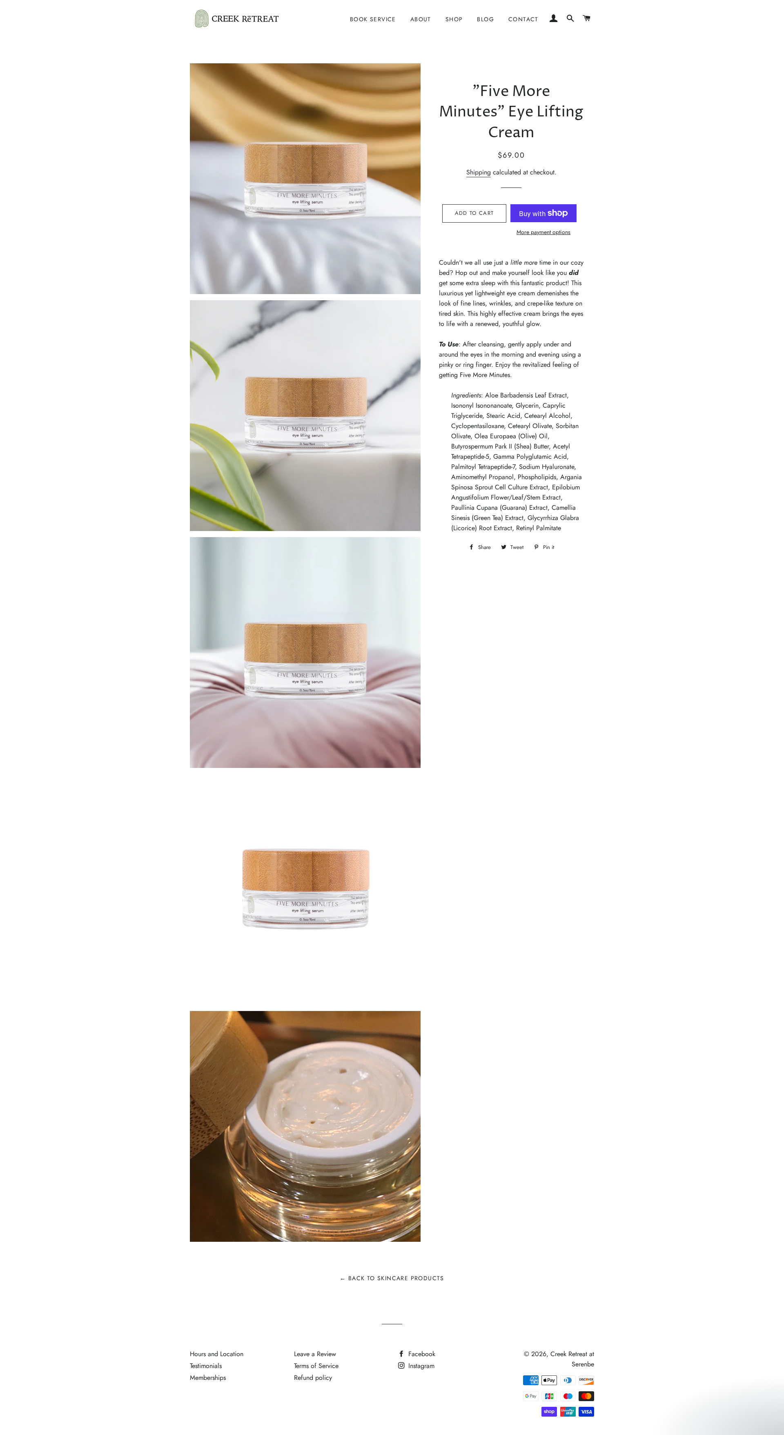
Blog (485, 19)
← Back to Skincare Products (392, 1278)
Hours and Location (216, 1354)
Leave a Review (315, 1354)
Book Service (373, 19)
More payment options (543, 232)
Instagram (420, 1365)
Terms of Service (316, 1365)
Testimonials (206, 1365)
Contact (523, 19)
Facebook (420, 1354)
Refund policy (313, 1377)
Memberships (208, 1377)
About (420, 19)
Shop (454, 19)
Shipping (478, 172)
